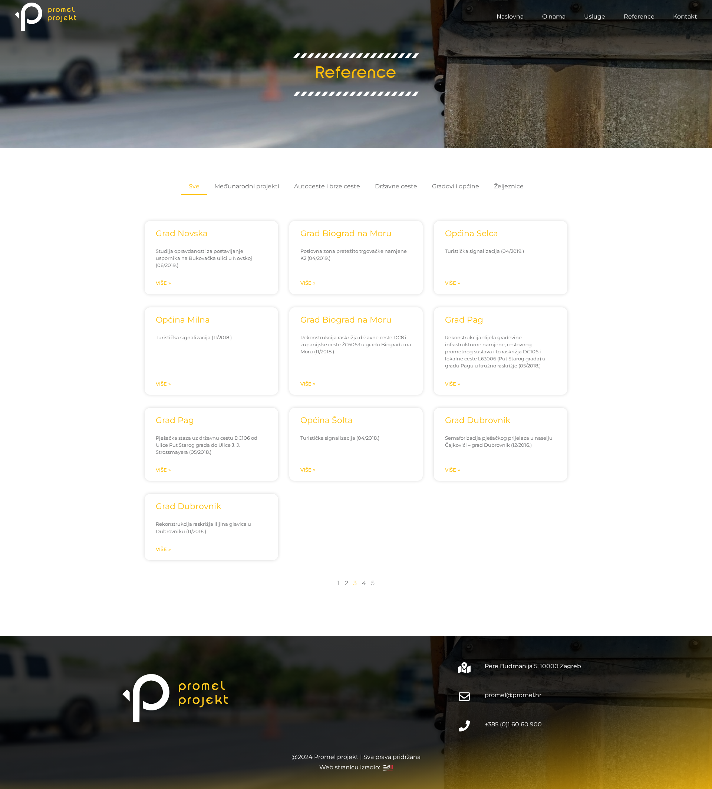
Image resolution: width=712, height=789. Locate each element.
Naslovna (510, 16)
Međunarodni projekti (246, 186)
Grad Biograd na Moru (346, 233)
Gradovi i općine (455, 186)
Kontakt (685, 16)
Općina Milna (183, 319)
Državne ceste (396, 186)
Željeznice (509, 186)
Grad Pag (464, 319)
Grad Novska (182, 233)
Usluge (594, 16)
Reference (639, 16)
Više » (163, 283)
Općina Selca (471, 233)
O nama (554, 16)
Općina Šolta (326, 420)
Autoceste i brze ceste (327, 186)
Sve (194, 186)
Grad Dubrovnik (477, 420)
